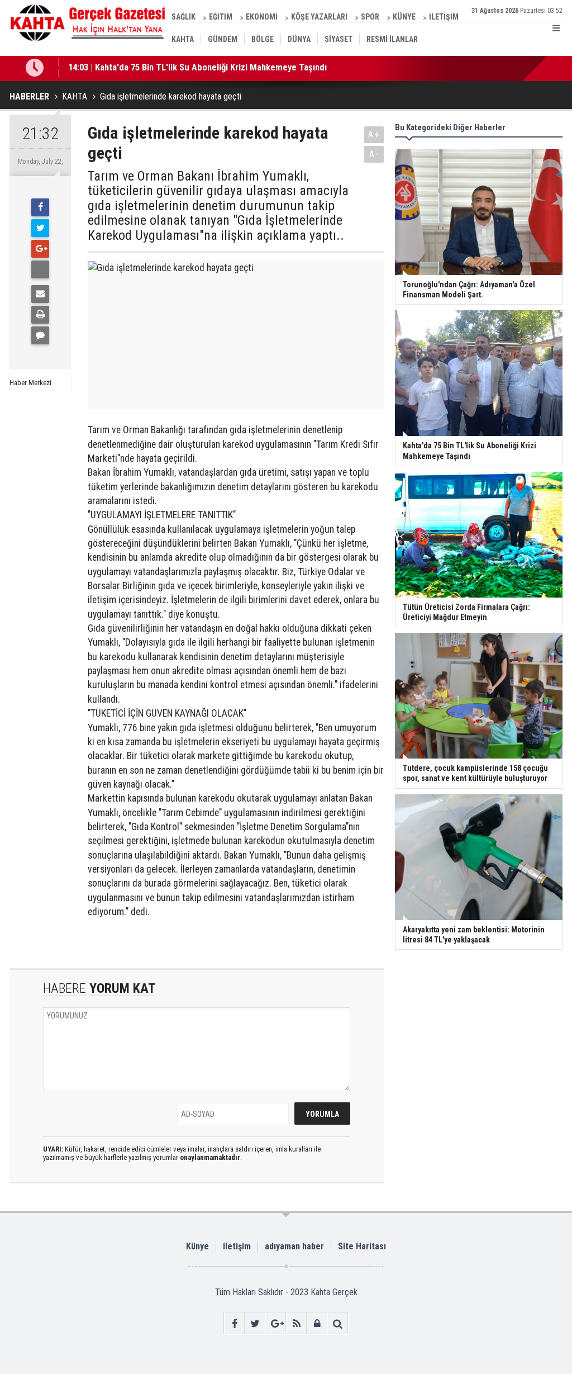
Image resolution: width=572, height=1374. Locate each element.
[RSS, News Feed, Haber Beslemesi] (296, 1323)
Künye (197, 1246)
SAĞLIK (183, 16)
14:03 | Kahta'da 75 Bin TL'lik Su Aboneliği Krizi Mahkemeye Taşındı (197, 66)
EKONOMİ (262, 16)
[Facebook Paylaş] (40, 269)
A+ (374, 134)
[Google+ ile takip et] (275, 1323)
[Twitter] (40, 228)
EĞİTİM (220, 16)
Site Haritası (362, 1246)
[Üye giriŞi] (317, 1323)
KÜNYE (404, 16)
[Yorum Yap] (40, 335)
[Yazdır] (40, 315)
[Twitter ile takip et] (255, 1323)
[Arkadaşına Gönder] (40, 294)
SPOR (370, 16)
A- (374, 154)
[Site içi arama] (337, 1323)
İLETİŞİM (444, 16)
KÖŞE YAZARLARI (319, 16)
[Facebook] (40, 207)
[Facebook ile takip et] (234, 1323)
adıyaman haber (294, 1246)
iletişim (237, 1246)
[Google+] (40, 249)
